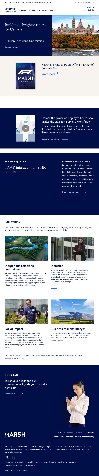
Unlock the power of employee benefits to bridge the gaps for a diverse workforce (67, 120)
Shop (38, 10)
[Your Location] (89, 10)
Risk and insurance (65, 433)
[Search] (93, 10)
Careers (44, 10)
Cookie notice (62, 462)
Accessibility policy (50, 462)
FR (93, 7)
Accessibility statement (34, 462)
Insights (32, 10)
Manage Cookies (30, 465)
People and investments (63, 437)
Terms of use (9, 462)
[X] (7, 457)
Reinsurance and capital (85, 433)
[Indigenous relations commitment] (8, 290)
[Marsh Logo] (15, 434)
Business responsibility (67, 329)
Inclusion (57, 266)
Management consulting (84, 437)
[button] (93, 2)
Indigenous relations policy (13, 465)
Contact (85, 10)
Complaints (72, 462)
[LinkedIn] (13, 457)
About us (52, 10)
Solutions (24, 10)
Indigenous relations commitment (19, 267)
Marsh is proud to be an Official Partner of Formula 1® (68, 66)
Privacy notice (19, 462)
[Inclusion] (54, 288)
